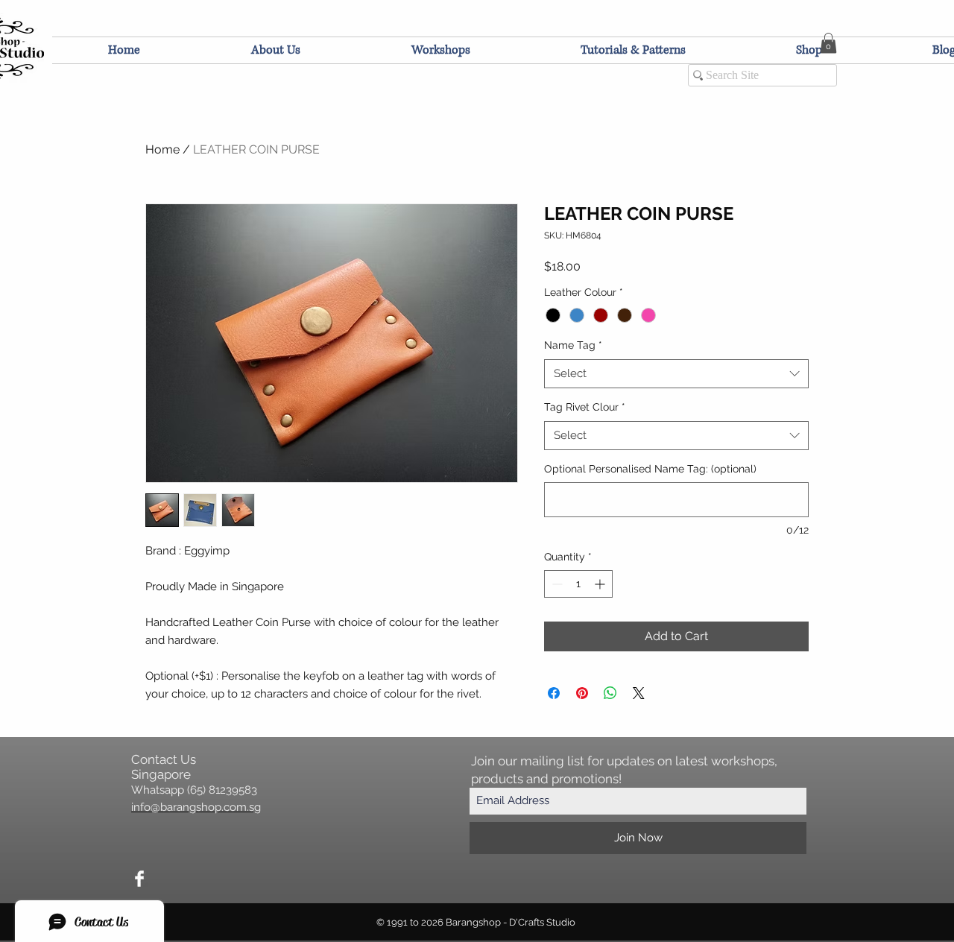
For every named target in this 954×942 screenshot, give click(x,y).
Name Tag (573, 345)
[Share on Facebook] (554, 693)
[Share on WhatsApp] (610, 693)
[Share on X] (639, 693)
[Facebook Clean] (139, 878)
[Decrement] (555, 584)
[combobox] (676, 373)
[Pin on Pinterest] (582, 693)
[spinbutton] (578, 584)
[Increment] (601, 584)
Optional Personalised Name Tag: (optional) (650, 469)
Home (162, 149)
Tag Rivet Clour (584, 407)
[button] (828, 43)
